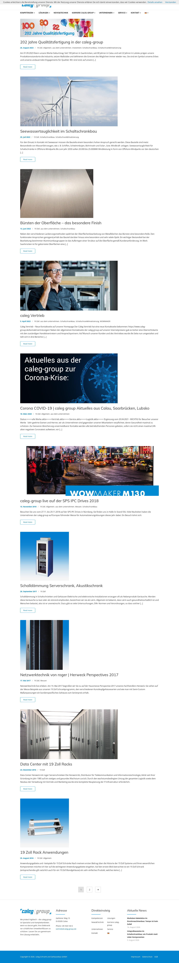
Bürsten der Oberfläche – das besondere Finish (60, 222)
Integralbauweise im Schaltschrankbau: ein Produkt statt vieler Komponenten (142, 934)
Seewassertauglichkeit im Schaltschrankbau (58, 131)
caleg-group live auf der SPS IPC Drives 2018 (59, 500)
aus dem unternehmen (61, 48)
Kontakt (135, 13)
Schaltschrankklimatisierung (109, 48)
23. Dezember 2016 (28, 770)
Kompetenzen (26, 13)
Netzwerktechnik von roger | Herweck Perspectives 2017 (69, 674)
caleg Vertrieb (32, 315)
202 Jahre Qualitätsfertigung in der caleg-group (61, 42)
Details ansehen (155, 2)
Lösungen (43, 13)
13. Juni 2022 (25, 229)
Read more (27, 67)
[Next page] (98, 889)
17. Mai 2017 (25, 680)
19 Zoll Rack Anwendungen (44, 852)
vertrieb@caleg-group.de (66, 929)
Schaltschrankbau (89, 48)
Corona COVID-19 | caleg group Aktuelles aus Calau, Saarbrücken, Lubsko (84, 408)
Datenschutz (147, 957)
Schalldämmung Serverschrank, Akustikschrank (61, 585)
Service (121, 13)
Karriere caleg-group (83, 13)
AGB (156, 957)
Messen (78, 506)
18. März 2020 (26, 414)
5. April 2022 (25, 321)
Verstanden (170, 2)
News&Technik (61, 13)
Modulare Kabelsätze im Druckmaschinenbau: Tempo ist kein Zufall (142, 921)
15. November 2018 (28, 506)
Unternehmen (106, 13)
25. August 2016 (26, 858)
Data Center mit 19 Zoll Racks (46, 764)
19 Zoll (39, 48)
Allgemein (47, 48)
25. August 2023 (26, 48)
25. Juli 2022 (25, 137)
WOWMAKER (105, 321)
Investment (76, 48)
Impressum (135, 957)
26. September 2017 (28, 591)
